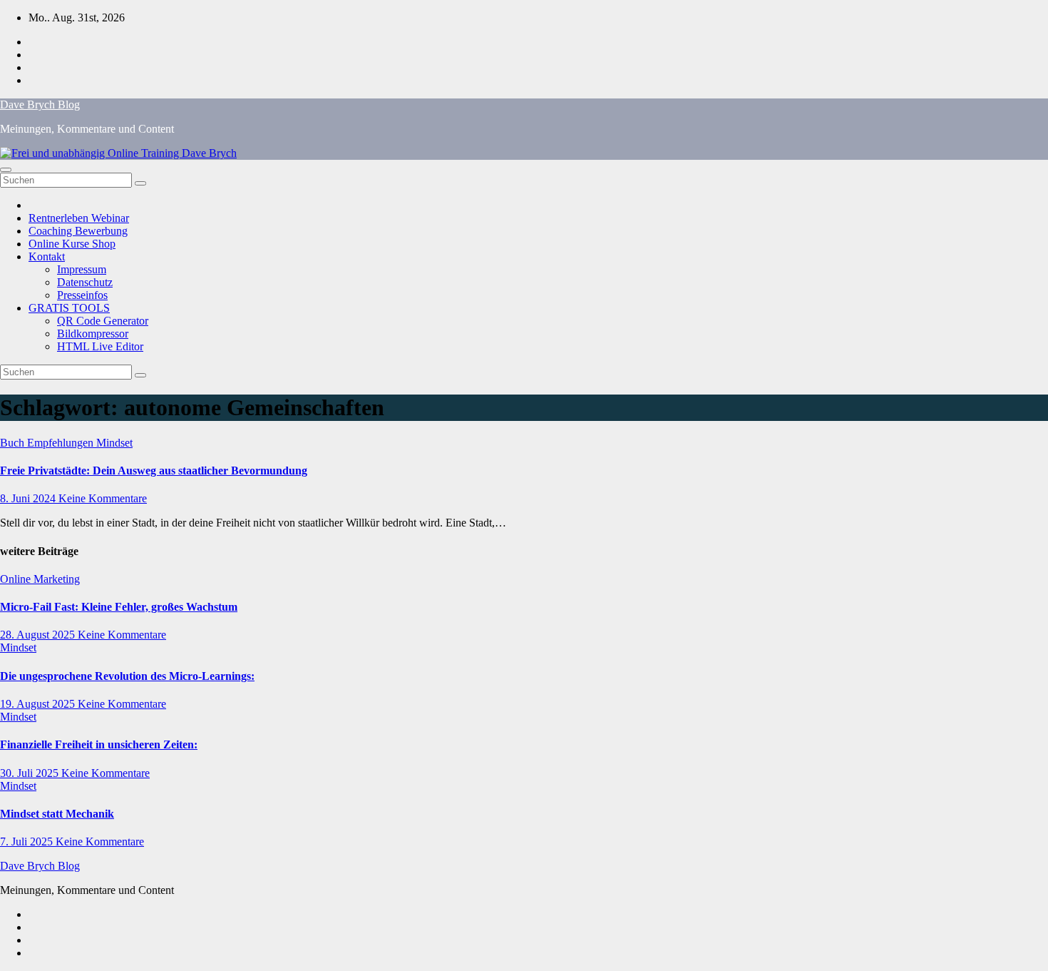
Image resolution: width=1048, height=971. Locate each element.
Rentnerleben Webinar (79, 218)
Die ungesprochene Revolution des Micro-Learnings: (127, 676)
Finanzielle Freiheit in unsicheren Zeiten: (98, 744)
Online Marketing (40, 579)
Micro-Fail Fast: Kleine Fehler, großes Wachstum (118, 607)
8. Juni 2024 (29, 498)
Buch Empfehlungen (48, 443)
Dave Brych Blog (40, 104)
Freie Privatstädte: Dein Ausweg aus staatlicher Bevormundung (153, 470)
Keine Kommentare (102, 498)
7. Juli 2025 (28, 841)
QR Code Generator (102, 321)
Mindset (114, 443)
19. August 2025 (39, 704)
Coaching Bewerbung (78, 231)
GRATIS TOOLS (69, 308)
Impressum (81, 269)
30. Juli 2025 (30, 773)
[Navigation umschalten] (5, 170)
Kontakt (47, 256)
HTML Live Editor (100, 346)
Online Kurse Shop (72, 244)
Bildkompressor (92, 333)
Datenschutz (85, 282)
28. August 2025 (39, 635)
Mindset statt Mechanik (57, 814)
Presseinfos (82, 295)
